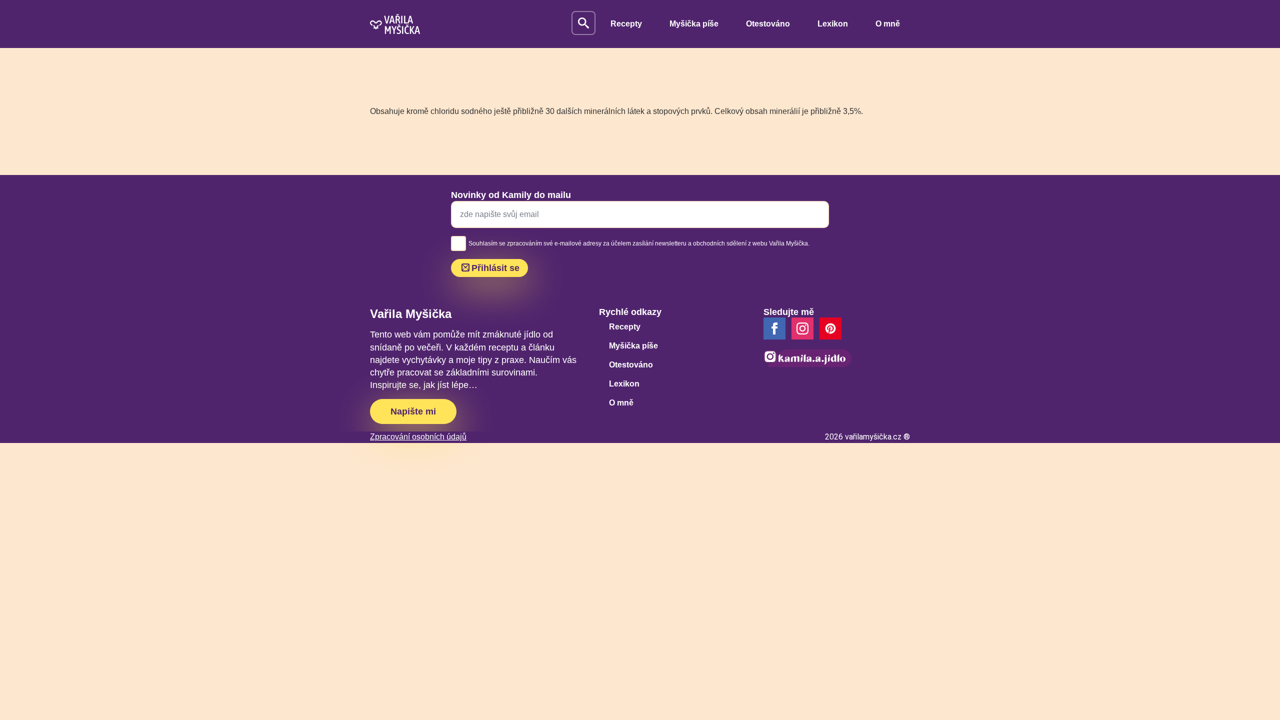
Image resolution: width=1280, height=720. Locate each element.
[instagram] (803, 329)
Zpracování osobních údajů (418, 436)
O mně (888, 24)
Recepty (626, 24)
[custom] (831, 329)
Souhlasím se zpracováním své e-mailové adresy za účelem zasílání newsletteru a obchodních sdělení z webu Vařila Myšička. (639, 243)
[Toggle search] (584, 23)
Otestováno (768, 24)
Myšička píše (694, 24)
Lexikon (833, 24)
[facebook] (775, 329)
